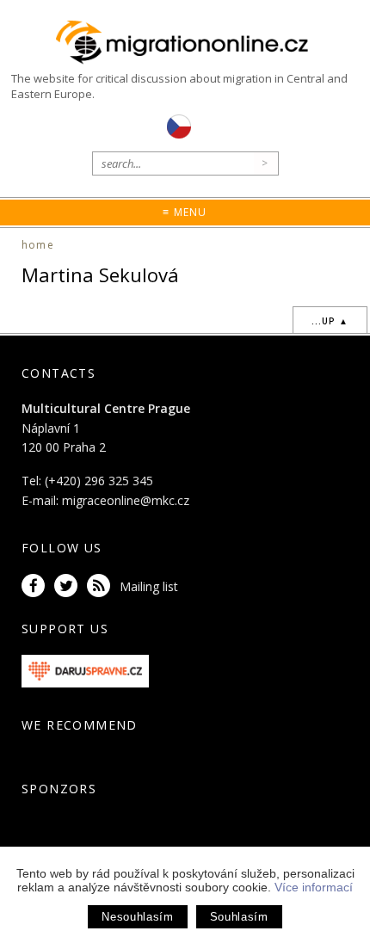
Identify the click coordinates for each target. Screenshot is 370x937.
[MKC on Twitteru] (68, 586)
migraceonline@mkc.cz (125, 500)
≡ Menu (185, 212)
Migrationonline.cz (185, 43)
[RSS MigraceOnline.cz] (101, 586)
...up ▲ (329, 321)
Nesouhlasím (137, 916)
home (38, 244)
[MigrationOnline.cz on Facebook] (36, 586)
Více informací (313, 887)
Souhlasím (239, 916)
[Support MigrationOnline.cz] (85, 670)
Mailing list (149, 586)
